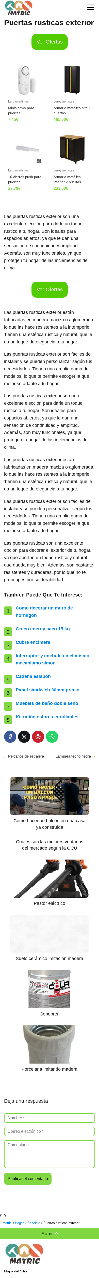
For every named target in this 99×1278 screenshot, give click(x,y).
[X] (24, 737)
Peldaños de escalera (26, 756)
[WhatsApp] (52, 737)
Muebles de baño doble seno (47, 703)
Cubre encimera (33, 642)
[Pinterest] (38, 737)
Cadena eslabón (33, 676)
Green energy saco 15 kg (43, 628)
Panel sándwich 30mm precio (47, 689)
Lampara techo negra (73, 756)
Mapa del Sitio (15, 1271)
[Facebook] (10, 737)
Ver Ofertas (50, 42)
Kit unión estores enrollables (47, 716)
